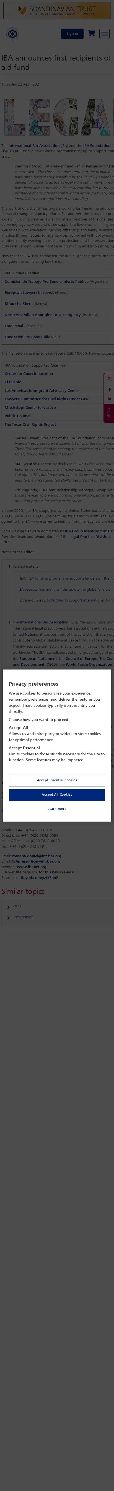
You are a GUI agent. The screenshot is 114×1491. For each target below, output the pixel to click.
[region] (57, 745)
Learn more (57, 809)
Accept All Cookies (57, 794)
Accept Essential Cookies (57, 780)
